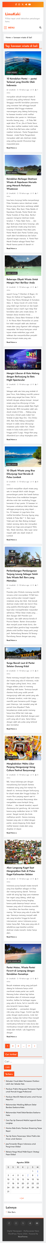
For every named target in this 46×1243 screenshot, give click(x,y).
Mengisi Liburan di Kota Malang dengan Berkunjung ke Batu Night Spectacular (23, 377)
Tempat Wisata (12, 757)
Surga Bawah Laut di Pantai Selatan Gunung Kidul (21, 664)
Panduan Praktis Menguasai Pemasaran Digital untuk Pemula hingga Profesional (23, 1090)
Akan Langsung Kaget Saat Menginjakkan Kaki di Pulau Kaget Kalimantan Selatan (21, 871)
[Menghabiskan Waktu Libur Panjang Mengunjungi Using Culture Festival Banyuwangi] (23, 748)
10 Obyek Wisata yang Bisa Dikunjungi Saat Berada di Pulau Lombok (21, 474)
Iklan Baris (11, 1212)
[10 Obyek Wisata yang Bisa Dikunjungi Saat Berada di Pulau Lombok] (23, 456)
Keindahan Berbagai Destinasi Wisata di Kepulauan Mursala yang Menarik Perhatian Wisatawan (22, 183)
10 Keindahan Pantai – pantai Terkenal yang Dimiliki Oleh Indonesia (22, 82)
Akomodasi (11, 565)
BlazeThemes (22, 1236)
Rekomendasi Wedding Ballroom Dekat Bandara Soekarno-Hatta (21, 1106)
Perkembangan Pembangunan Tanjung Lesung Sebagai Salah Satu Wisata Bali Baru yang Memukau (22, 575)
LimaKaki (12, 14)
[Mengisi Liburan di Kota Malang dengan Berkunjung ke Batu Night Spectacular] (23, 359)
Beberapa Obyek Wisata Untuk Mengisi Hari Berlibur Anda (22, 281)
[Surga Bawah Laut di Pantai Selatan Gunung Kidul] (23, 653)
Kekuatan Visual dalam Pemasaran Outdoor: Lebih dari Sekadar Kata (23, 1082)
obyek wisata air (13, 657)
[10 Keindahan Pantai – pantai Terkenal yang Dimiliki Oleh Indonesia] (23, 63)
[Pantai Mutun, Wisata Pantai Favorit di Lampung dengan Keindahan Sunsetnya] (23, 954)
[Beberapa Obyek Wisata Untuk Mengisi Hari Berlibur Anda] (23, 265)
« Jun (22, 1198)
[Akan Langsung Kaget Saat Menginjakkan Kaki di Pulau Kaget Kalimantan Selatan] (23, 852)
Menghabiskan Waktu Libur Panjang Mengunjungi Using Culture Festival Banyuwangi (21, 767)
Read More (11, 148)
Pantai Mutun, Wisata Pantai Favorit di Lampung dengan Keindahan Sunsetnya (21, 971)
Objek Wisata (12, 72)
